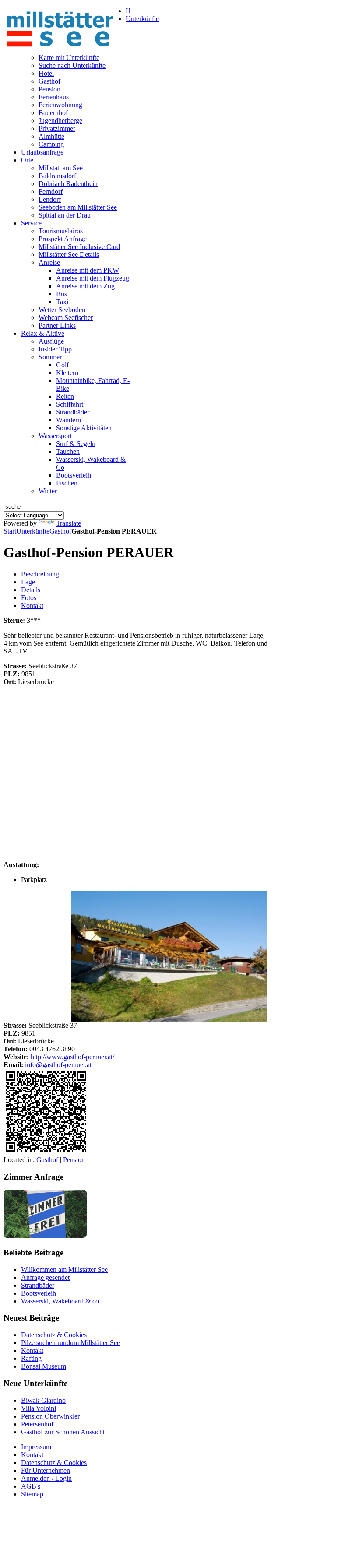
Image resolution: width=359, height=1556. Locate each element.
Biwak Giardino (43, 1400)
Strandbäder (37, 1285)
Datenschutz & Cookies (54, 1334)
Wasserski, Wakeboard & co (60, 1301)
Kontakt (32, 605)
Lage (28, 582)
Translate (68, 523)
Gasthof (60, 531)
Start (10, 531)
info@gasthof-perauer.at (58, 1064)
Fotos (28, 597)
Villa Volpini (38, 1408)
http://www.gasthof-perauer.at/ (72, 1057)
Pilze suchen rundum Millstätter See (70, 1342)
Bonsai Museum (43, 1366)
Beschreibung (40, 574)
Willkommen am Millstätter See (64, 1269)
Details (30, 590)
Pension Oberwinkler (50, 1416)
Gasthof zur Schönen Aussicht (63, 1432)
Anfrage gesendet (45, 1277)
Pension (74, 1159)
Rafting (31, 1358)
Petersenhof (37, 1424)
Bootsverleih (38, 1293)
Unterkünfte (32, 531)
